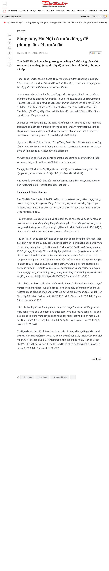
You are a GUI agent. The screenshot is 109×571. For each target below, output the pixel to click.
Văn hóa (50, 11)
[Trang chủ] (4, 11)
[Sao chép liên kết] (9, 58)
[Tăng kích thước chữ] (9, 42)
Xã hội (33, 11)
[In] (10, 64)
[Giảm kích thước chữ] (9, 35)
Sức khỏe (71, 11)
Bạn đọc (93, 11)
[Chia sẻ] (106, 567)
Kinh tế (41, 11)
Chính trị (12, 11)
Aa (10, 39)
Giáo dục (60, 11)
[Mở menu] (4, 4)
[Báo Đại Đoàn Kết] (54, 4)
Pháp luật (82, 11)
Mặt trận (23, 11)
